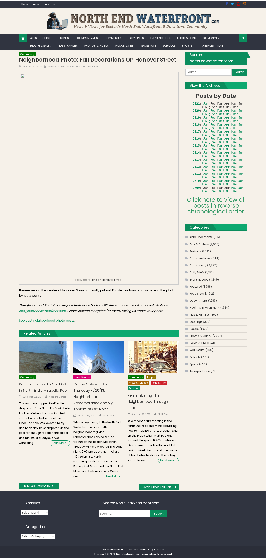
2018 (196, 124)
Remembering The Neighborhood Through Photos (148, 401)
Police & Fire (124, 46)
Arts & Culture (41, 38)
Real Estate (148, 46)
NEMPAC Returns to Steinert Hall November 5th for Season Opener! (41, 486)
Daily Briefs (136, 38)
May (234, 110)
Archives (50, 4)
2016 (196, 138)
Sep (214, 114)
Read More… (60, 443)
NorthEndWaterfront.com (61, 66)
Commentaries (87, 38)
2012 (196, 166)
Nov (228, 114)
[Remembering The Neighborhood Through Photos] (153, 357)
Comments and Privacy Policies (144, 549)
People (151, 377)
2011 (196, 173)
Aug (207, 114)
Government (212, 38)
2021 (196, 103)
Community (112, 38)
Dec (235, 114)
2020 (196, 110)
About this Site (111, 549)
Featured (196, 287)
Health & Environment (204, 308)
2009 (196, 188)
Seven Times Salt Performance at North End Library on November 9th (160, 487)
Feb (213, 110)
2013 (196, 159)
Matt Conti (109, 415)
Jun (241, 110)
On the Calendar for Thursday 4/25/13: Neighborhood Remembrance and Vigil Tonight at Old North (94, 397)
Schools (169, 46)
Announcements (201, 237)
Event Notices (160, 38)
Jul (200, 114)
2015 (196, 145)
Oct (221, 114)
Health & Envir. (40, 46)
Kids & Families (68, 46)
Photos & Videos (96, 46)
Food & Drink (186, 38)
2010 (196, 180)
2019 (196, 117)
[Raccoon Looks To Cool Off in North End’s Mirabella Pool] (44, 357)
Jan (206, 103)
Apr (227, 110)
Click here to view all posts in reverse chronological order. (216, 206)
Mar (220, 110)
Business (64, 38)
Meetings (196, 322)
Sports (187, 46)
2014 (196, 152)
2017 (196, 131)
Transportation (211, 46)
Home (24, 4)
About (36, 4)
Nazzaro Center (57, 396)
